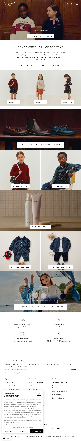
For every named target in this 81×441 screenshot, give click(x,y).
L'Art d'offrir (56, 394)
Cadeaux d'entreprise (59, 391)
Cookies (37, 438)
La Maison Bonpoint (12, 382)
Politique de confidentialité (53, 436)
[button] (64, 4)
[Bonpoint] (9, 4)
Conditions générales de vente (33, 436)
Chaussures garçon (50, 144)
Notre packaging (58, 398)
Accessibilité (46, 438)
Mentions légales (69, 436)
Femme (60, 306)
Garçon (50, 306)
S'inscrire (73, 369)
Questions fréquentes (36, 382)
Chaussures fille (29, 144)
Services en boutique (59, 382)
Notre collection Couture (13, 389)
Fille (40, 306)
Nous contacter (34, 389)
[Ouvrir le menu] (77, 4)
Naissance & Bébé (26, 306)
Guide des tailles (34, 385)
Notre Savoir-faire (11, 385)
